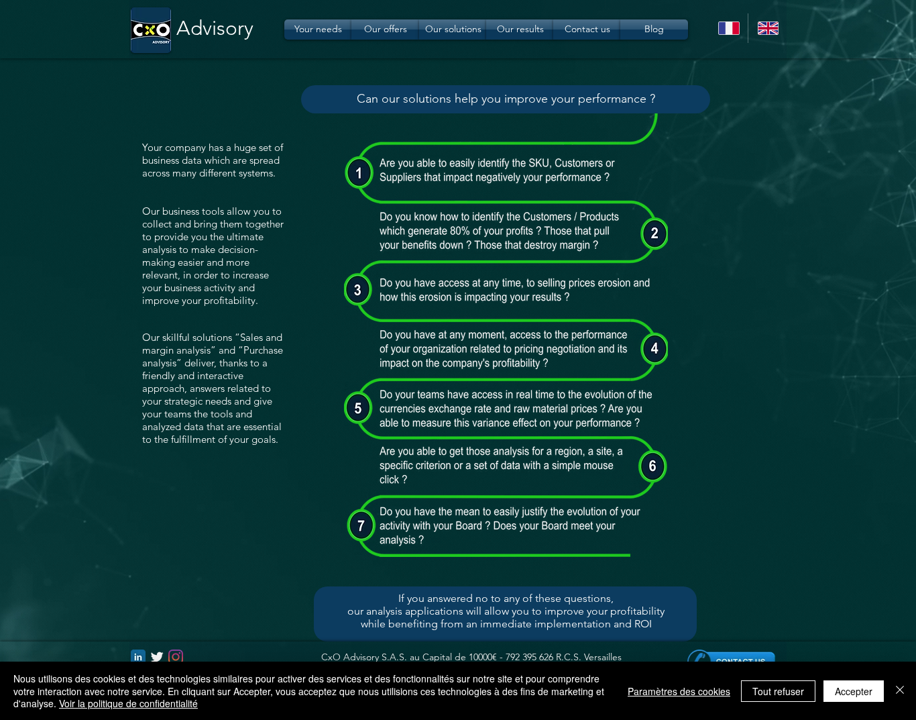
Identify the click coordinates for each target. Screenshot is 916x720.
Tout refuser (778, 691)
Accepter (853, 691)
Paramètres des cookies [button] (679, 691)
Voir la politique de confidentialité (128, 703)
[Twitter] (157, 657)
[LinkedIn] (138, 657)
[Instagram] (175, 657)
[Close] (900, 690)
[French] (728, 28)
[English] (767, 28)
